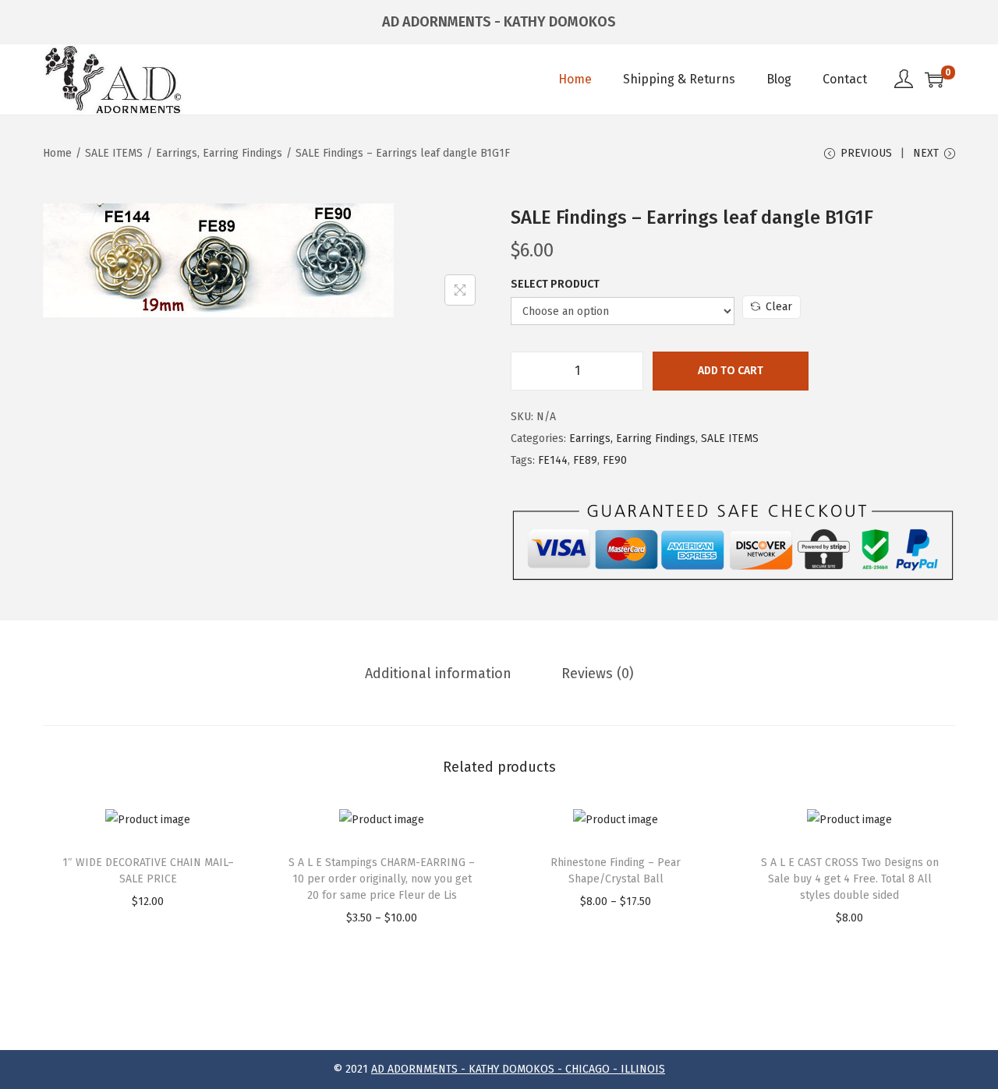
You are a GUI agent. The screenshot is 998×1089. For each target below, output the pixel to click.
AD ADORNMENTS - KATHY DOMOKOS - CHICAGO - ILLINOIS (518, 1069)
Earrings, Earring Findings (219, 153)
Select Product (555, 284)
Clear (779, 306)
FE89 (585, 460)
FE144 (553, 460)
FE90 (615, 460)
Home (57, 153)
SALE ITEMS (114, 153)
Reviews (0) (597, 673)
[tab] (438, 673)
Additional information (438, 673)
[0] (934, 79)
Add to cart (730, 370)
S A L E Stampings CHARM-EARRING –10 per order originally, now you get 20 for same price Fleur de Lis (381, 879)
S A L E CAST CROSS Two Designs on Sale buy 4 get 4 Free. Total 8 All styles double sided (850, 879)
